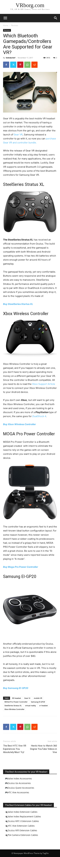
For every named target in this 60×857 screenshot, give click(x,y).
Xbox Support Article (43, 384)
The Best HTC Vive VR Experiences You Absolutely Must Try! (14, 749)
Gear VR (18, 134)
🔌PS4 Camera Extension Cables (21, 835)
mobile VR (38, 698)
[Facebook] (6, 65)
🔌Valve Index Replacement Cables (23, 816)
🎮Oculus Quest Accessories (19, 787)
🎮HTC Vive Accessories (17, 792)
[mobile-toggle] (5, 18)
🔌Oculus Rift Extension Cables (21, 830)
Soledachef (10, 57)
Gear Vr (27, 698)
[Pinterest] (20, 65)
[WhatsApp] (27, 65)
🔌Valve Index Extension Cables (21, 811)
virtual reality (30, 705)
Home (5, 25)
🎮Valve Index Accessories (18, 778)
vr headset (43, 705)
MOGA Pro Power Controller (16, 702)
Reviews (14, 25)
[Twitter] (13, 65)
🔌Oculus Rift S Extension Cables (22, 821)
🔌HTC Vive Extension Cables (20, 825)
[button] (55, 18)
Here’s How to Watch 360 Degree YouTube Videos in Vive (43, 749)
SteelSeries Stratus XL (13, 705)
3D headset (16, 698)
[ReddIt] (34, 65)
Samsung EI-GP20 (38, 702)
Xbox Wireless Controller (14, 709)
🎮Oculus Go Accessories (18, 783)
